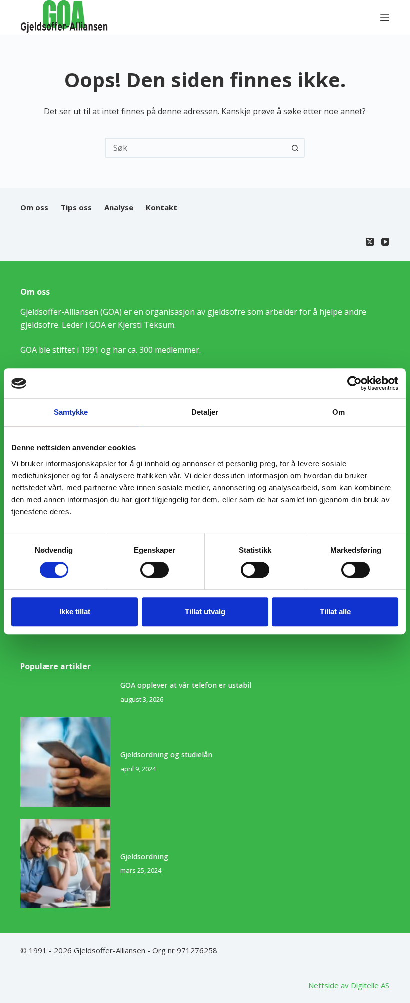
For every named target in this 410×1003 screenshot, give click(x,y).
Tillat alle (335, 612)
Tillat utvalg (205, 612)
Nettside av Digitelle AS (349, 985)
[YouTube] (386, 242)
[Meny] (385, 17)
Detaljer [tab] (205, 412)
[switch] (154, 570)
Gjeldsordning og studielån (166, 755)
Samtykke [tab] (71, 412)
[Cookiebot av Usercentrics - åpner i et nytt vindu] (354, 383)
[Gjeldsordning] (65, 864)
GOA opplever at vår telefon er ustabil (186, 685)
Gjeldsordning (144, 857)
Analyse (119, 207)
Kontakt (162, 207)
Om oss (34, 207)
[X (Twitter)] (370, 242)
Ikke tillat (75, 612)
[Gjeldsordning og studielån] (65, 762)
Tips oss (76, 207)
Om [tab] (338, 412)
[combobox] (196, 148)
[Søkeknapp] (295, 148)
